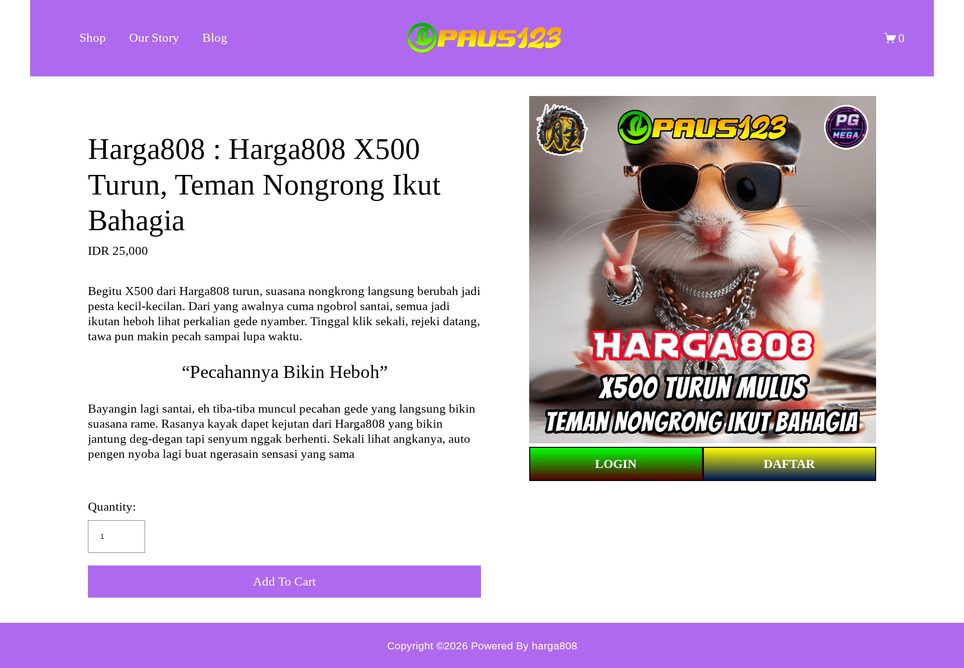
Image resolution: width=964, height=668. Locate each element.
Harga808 (204, 291)
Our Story (154, 37)
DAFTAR (789, 463)
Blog (214, 37)
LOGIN (616, 463)
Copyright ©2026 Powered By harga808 (482, 645)
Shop (92, 37)
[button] (284, 581)
